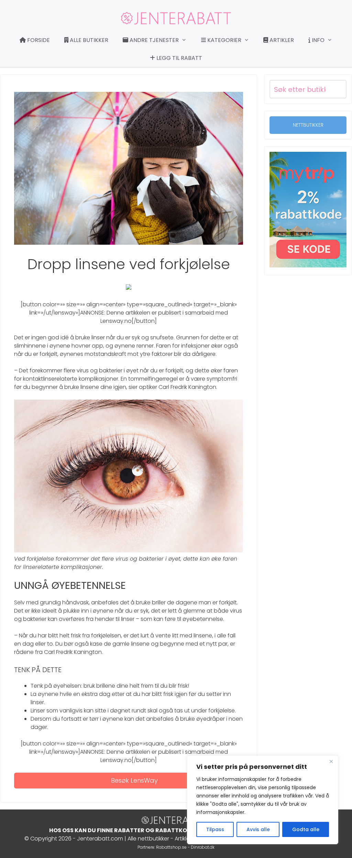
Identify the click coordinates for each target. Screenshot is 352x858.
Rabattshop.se (171, 847)
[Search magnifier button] (337, 89)
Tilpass (215, 829)
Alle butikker (88, 40)
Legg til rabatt (178, 58)
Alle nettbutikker (148, 839)
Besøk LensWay (134, 780)
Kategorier (223, 40)
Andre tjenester (153, 40)
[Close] (331, 761)
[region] (262, 799)
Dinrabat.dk (202, 847)
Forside (38, 40)
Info (317, 40)
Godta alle (305, 829)
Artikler (281, 40)
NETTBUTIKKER (308, 124)
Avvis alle (258, 829)
